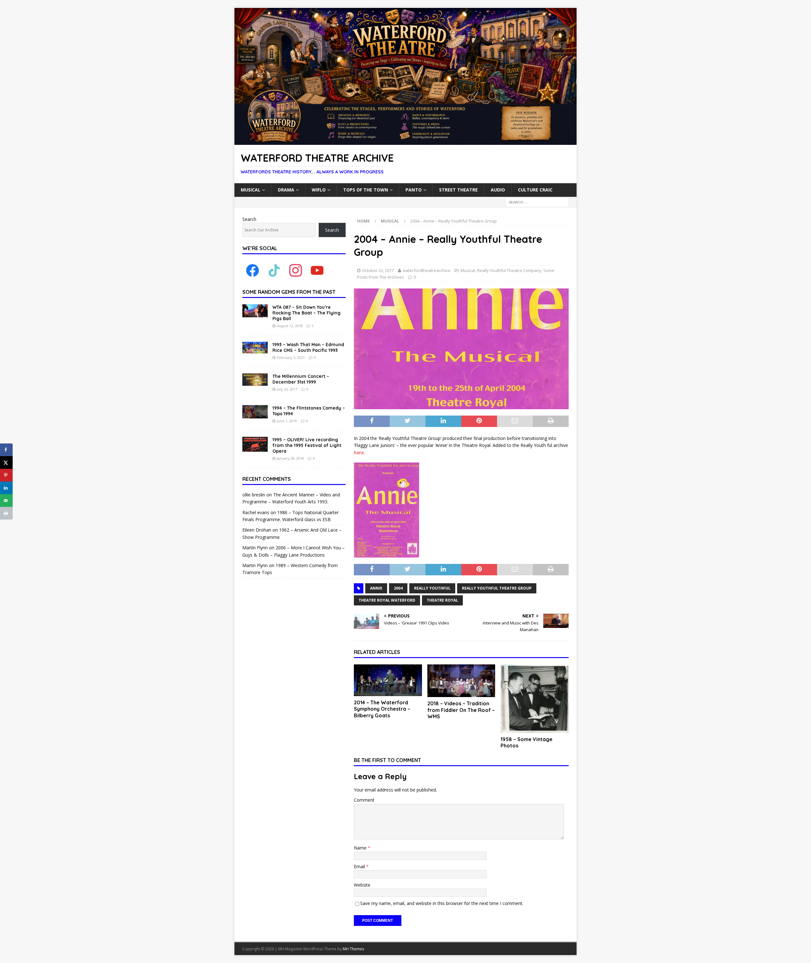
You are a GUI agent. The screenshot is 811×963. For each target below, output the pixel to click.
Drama (286, 190)
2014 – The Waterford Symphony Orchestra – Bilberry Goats (382, 709)
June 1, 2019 (287, 420)
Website (362, 885)
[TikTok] (274, 270)
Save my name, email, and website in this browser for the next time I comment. (441, 903)
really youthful (432, 588)
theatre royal (442, 600)
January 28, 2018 (290, 458)
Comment (364, 800)
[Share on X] (6, 462)
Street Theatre (458, 190)
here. (359, 452)
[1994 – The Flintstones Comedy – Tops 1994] (255, 411)
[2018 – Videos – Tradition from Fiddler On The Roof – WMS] (461, 680)
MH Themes (353, 949)
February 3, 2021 (291, 357)
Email (360, 866)
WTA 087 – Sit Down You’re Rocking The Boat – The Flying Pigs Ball (306, 312)
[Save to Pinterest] (6, 475)
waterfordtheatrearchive (426, 270)
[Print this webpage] (6, 513)
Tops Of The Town (365, 190)
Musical (250, 190)
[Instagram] (295, 270)
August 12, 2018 (290, 325)
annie (376, 588)
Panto (414, 190)
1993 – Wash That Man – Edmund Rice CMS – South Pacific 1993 (308, 347)
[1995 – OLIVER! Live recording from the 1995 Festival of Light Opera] (255, 444)
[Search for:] (537, 202)
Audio (498, 190)
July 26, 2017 (287, 389)
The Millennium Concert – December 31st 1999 (300, 379)
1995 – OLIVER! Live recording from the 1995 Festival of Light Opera (307, 445)
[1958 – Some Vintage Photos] (535, 698)
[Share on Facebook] (6, 449)
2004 (398, 588)
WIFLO (319, 190)
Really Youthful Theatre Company (509, 270)
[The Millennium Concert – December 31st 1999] (255, 379)
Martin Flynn (255, 548)
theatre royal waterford (387, 600)
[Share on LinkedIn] (6, 488)
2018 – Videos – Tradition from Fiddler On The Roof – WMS (461, 710)
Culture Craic (535, 190)
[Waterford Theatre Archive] (405, 141)
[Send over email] (6, 500)
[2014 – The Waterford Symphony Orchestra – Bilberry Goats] (388, 680)
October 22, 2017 (378, 270)
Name (361, 848)
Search (249, 219)
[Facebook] (252, 270)
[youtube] (317, 270)
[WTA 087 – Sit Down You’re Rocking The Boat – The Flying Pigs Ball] (255, 310)
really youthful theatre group (497, 588)
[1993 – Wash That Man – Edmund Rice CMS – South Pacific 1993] (255, 347)
